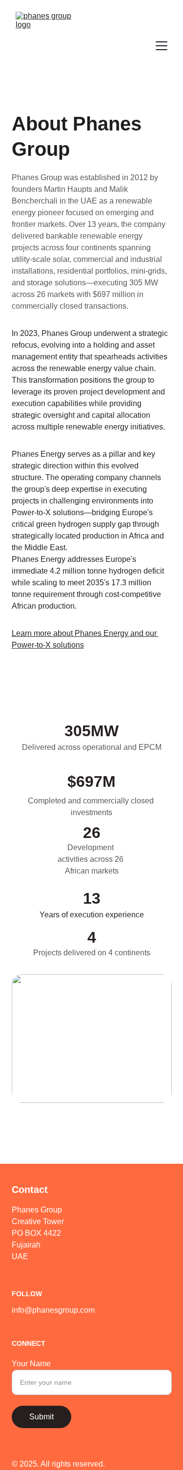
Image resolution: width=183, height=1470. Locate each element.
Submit (41, 1417)
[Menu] (161, 45)
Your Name (31, 1363)
